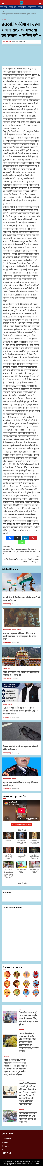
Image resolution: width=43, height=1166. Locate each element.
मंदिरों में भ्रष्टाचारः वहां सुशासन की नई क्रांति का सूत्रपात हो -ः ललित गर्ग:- (21, 656)
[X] (17, 538)
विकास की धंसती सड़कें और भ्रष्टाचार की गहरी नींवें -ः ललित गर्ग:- (21, 731)
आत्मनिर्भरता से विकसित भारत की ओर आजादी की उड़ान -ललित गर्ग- (21, 582)
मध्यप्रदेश (19, 629)
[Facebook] (10, 538)
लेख (9, 593)
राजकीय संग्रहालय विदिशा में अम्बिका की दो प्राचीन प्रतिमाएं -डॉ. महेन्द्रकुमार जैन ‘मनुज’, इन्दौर (21, 617)
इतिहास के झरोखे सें (7, 629)
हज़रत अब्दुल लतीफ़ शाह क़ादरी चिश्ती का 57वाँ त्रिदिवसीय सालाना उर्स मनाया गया (10, 1116)
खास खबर (4, 19)
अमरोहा (40, 7)
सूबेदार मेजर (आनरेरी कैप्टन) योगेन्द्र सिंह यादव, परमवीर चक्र (21, 766)
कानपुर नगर (12, 7)
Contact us (5, 1146)
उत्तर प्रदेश (3, 7)
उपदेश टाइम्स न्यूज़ (7, 41)
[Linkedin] (25, 538)
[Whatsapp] (21, 542)
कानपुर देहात (22, 7)
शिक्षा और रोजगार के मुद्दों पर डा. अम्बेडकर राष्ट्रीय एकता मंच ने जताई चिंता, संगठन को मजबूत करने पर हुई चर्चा (10, 1017)
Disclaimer (5, 1150)
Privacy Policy (6, 1138)
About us (5, 1142)
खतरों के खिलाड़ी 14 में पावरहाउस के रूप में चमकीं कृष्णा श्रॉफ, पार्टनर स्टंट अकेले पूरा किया (22, 559)
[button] (24, 830)
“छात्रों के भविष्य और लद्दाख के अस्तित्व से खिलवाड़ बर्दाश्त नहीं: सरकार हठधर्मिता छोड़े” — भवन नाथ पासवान (21, 692)
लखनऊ (10, 704)
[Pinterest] (33, 538)
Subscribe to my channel (22, 825)
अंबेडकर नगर (32, 7)
